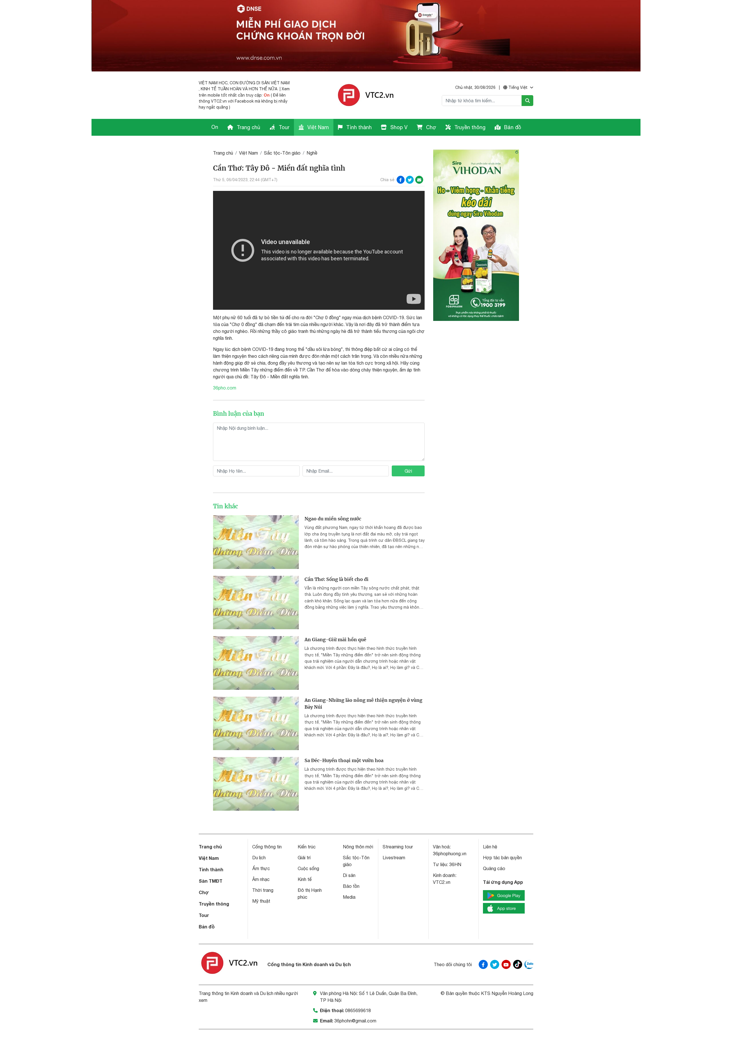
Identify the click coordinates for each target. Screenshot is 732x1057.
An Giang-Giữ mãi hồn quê (335, 639)
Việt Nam (317, 127)
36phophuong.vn (449, 853)
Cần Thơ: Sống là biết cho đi (337, 579)
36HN (455, 864)
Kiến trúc (307, 846)
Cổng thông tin (267, 846)
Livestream (394, 857)
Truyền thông (469, 127)
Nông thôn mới (358, 846)
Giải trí (304, 857)
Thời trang (262, 890)
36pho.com (224, 387)
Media (349, 897)
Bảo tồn (351, 886)
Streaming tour (398, 846)
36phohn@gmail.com (355, 1020)
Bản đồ (512, 127)
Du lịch (259, 857)
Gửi (408, 470)
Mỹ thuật (261, 901)
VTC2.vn (441, 882)
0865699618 (358, 1010)
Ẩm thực (261, 868)
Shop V (398, 127)
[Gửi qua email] (419, 180)
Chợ (430, 127)
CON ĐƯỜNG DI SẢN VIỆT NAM (260, 83)
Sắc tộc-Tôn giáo (282, 152)
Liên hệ (490, 846)
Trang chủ (247, 127)
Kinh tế (305, 879)
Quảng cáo (494, 868)
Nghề (312, 152)
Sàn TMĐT (210, 881)
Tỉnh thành (358, 127)
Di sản (349, 875)
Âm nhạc (261, 879)
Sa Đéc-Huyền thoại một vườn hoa (344, 760)
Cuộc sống (308, 868)
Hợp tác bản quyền (502, 857)
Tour (283, 127)
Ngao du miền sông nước (333, 518)
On (267, 95)
